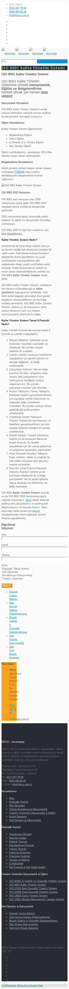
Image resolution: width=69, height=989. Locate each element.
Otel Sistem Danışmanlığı (16, 639)
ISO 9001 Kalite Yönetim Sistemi (27, 884)
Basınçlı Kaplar (17, 837)
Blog (11, 798)
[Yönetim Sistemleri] (17, 578)
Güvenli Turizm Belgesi (13, 595)
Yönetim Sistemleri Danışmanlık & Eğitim (32, 812)
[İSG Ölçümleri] (17, 572)
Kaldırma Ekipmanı (19, 852)
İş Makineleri (16, 863)
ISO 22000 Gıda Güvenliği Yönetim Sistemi (33, 892)
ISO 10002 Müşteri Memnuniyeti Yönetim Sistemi (36, 899)
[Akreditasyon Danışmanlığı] (17, 575)
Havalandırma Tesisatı (21, 845)
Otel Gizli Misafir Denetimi (23, 928)
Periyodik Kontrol (18, 801)
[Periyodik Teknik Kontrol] (17, 569)
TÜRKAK (19, 171)
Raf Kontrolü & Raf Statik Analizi (27, 867)
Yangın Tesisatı (17, 848)
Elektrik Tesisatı (18, 841)
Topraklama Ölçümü (20, 834)
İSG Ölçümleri (17, 805)
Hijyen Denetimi (18, 816)
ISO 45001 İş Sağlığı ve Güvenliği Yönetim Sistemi (37, 881)
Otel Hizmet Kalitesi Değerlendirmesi (29, 917)
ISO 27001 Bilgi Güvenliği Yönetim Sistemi (33, 888)
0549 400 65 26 (17, 11)
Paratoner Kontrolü (19, 856)
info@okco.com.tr (19, 15)
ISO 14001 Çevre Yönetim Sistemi (28, 895)
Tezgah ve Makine (19, 859)
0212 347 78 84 (17, 8)
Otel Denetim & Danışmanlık (25, 820)
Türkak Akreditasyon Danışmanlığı (28, 809)
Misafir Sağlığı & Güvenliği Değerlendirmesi (33, 920)
